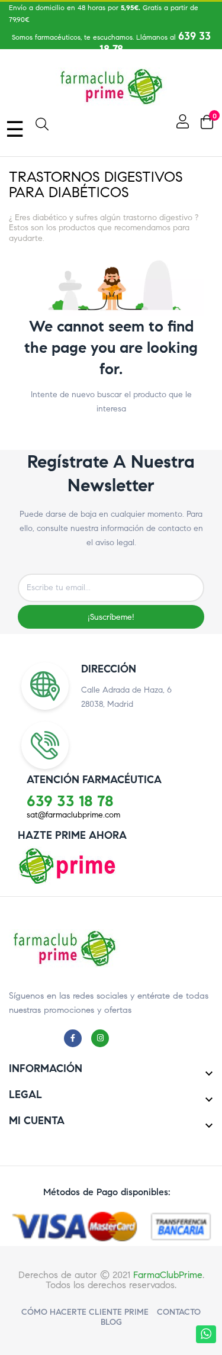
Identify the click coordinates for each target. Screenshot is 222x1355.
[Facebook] (76, 1037)
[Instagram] (103, 1037)
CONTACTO (179, 1312)
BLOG (111, 1322)
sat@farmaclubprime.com (73, 815)
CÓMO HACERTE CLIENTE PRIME (85, 1312)
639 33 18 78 (70, 801)
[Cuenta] (181, 121)
